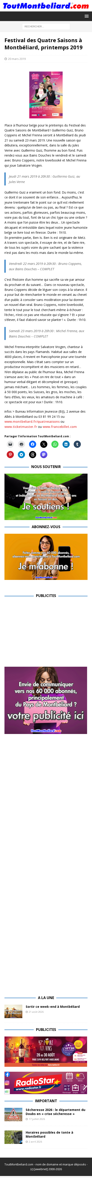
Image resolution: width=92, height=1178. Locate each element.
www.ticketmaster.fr (20, 427)
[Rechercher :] (46, 26)
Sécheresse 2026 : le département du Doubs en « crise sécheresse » (55, 1112)
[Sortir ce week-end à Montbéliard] (13, 1011)
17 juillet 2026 (37, 1119)
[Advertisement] (41, 634)
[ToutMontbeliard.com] (46, 9)
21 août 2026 (36, 1011)
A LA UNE (46, 997)
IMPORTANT (46, 1100)
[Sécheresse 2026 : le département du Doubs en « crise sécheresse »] (13, 1114)
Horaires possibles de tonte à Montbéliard (49, 1134)
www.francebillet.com (60, 427)
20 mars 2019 (17, 59)
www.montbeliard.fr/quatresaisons (32, 421)
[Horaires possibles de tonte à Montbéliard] (13, 1137)
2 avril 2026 (35, 1141)
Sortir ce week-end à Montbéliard (53, 1006)
